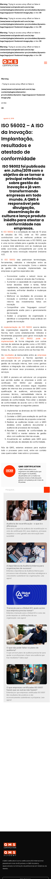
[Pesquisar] (47, 490)
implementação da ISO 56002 (18, 327)
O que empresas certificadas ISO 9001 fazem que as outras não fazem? (25, 688)
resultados (9, 355)
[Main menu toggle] (45, 63)
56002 (10, 232)
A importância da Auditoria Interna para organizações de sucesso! (25, 567)
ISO (5, 232)
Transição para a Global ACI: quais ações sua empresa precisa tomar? (26, 609)
